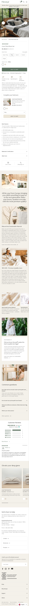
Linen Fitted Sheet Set (13, 39)
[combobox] (23, 604)
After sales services (5, 602)
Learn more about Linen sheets (9, 244)
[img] (5, 445)
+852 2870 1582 (9, 527)
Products (5, 547)
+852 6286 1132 (16, 532)
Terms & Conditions (13, 602)
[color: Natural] (5, 499)
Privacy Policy (20, 602)
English (22, 604)
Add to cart (14, 69)
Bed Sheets (4, 39)
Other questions (6, 415)
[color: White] (3, 499)
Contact (5, 538)
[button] (8, 430)
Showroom (5, 543)
